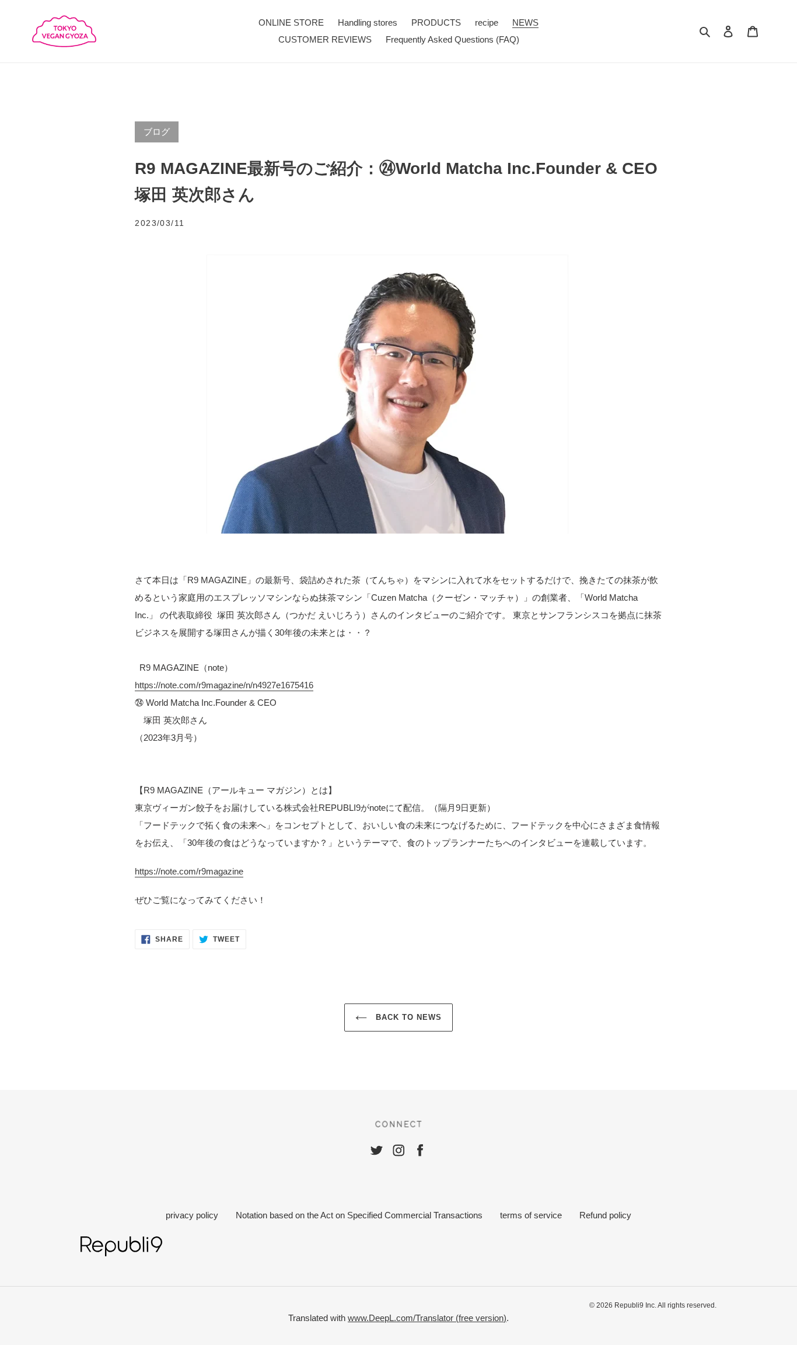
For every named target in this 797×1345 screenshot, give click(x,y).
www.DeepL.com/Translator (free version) (427, 1318)
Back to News (407, 1017)
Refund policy (605, 1215)
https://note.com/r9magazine (189, 871)
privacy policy (192, 1215)
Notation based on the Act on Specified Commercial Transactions (359, 1215)
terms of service (531, 1215)
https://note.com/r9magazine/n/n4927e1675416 (224, 685)
